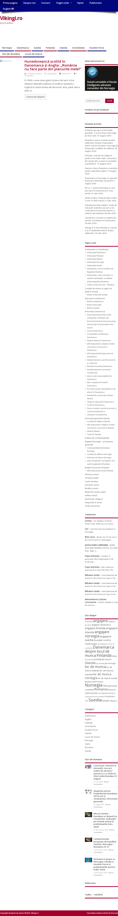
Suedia (37, 47)
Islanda (63, 47)
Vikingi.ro (11, 18)
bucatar (98, 640)
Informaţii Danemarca (95, 311)
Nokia (100, 681)
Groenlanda (78, 47)
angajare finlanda (95, 628)
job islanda (100, 663)
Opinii (80, 2)
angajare (100, 620)
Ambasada (89, 622)
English (7, 8)
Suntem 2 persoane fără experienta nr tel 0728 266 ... (99, 559)
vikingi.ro (113, 701)
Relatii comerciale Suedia (97, 294)
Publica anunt (91, 495)
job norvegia (110, 663)
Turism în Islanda (94, 434)
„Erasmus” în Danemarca (97, 414)
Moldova (89, 681)
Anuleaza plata (91, 478)
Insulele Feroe (97, 47)
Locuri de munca (33, 53)
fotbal (114, 656)
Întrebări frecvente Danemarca (99, 366)
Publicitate (95, 2)
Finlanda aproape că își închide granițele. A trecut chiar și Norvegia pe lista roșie (100, 133)
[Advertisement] (52, 35)
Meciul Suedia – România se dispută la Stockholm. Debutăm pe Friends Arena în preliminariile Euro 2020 (105, 820)
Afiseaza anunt (92, 474)
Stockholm (110, 696)
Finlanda (50, 47)
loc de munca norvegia (98, 676)
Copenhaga (91, 643)
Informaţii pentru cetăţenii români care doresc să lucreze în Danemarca (101, 347)
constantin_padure (34, 73)
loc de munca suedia (107, 678)
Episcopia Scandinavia (95, 298)
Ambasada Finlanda (95, 256)
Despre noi (29, 2)
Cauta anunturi (91, 481)
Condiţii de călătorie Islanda (98, 421)
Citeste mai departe (35, 97)
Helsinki (108, 659)
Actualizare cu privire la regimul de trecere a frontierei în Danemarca (100, 219)
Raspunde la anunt (93, 502)
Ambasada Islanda (94, 259)
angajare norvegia (97, 633)
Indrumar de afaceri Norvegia (99, 457)
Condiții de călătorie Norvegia (99, 454)
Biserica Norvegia (94, 305)
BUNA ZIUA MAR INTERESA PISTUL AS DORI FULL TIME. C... (101, 548)
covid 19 (110, 644)
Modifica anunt (91, 488)
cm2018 (107, 640)
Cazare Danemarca (95, 331)
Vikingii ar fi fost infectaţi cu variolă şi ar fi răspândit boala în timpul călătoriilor (101, 230)
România (89, 747)
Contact (45, 2)
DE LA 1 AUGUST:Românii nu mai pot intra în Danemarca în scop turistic (100, 191)
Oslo (105, 685)
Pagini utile (62, 2)
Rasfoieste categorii (94, 499)
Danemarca (23, 47)
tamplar (105, 700)
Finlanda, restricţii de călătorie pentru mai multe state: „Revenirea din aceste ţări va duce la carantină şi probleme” (101, 159)
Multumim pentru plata (95, 492)
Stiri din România (11, 53)
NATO (95, 681)
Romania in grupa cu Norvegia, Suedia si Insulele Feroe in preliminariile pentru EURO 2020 (104, 864)
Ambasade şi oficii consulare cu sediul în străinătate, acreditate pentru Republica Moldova (100, 278)
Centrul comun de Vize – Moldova (100, 285)
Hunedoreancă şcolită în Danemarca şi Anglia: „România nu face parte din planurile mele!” (52, 65)
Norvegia (7, 47)
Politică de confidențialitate (97, 438)
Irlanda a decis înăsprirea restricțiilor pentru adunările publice (101, 169)
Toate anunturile (92, 506)
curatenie (88, 648)
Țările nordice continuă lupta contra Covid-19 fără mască (101, 199)
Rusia (110, 689)
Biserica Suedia (93, 308)
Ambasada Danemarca (96, 252)
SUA (86, 701)
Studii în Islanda (93, 431)
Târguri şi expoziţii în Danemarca (100, 402)
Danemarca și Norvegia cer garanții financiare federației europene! (101, 179)
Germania (89, 659)
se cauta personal (105, 693)
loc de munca (95, 666)
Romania (101, 689)
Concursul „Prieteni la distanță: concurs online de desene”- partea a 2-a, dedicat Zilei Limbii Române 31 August (105, 772)
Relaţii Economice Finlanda (97, 467)
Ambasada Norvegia (95, 262)
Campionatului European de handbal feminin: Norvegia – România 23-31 (105, 842)
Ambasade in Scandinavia (96, 249)
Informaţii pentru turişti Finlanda (100, 470)
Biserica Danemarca (95, 301)
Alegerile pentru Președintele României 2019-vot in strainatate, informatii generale (105, 796)
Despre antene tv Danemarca (99, 340)
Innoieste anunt (92, 485)
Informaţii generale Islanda (97, 418)
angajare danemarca (101, 624)
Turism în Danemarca (95, 405)
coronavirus (102, 644)
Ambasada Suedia (94, 265)
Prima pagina (10, 2)
